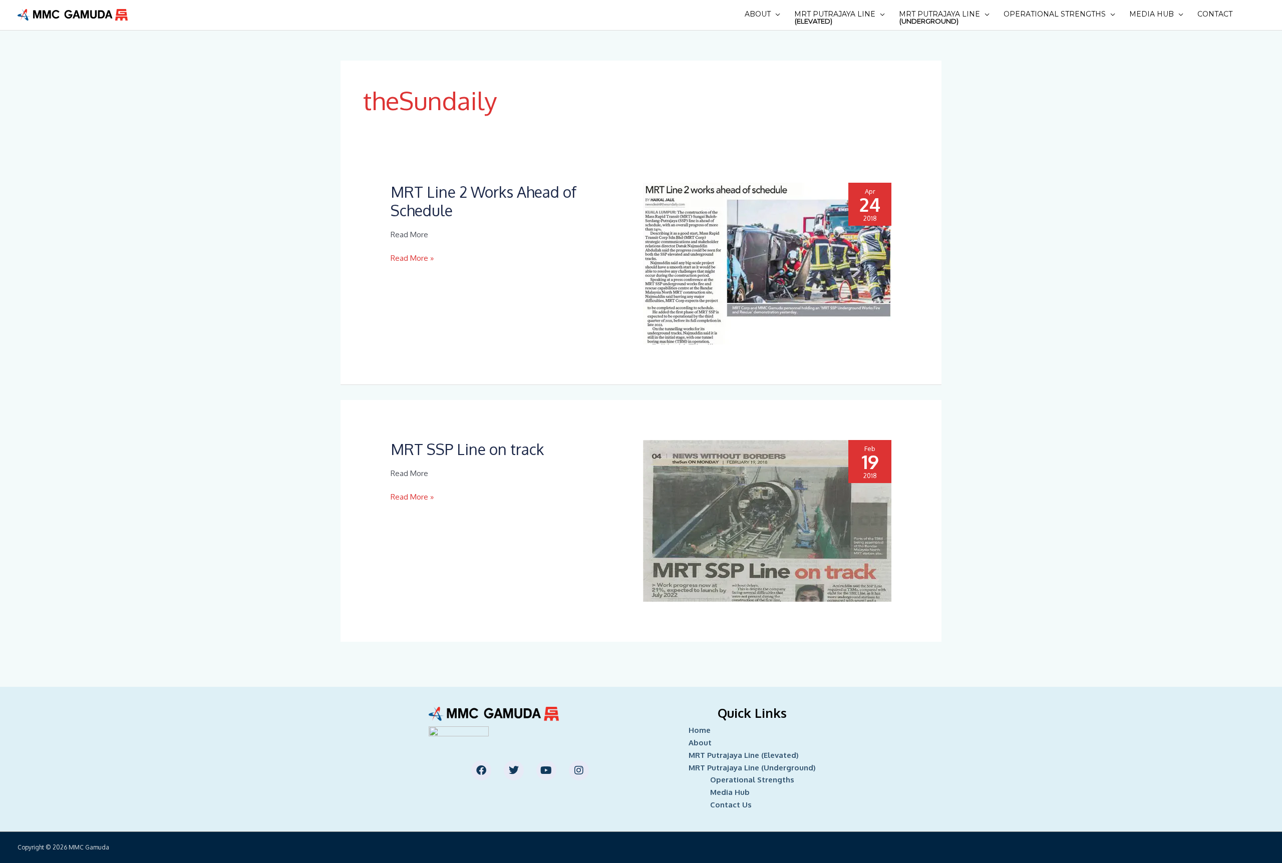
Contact (1214, 14)
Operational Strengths (1055, 14)
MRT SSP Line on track (467, 449)
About (758, 14)
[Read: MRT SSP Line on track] (767, 520)
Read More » (412, 258)
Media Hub (1151, 14)
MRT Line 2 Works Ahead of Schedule (483, 201)
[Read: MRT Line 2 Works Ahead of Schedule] (767, 263)
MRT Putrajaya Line (834, 17)
